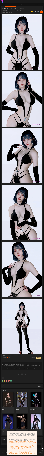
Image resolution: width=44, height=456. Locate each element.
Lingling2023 (33, 409)
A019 (17, 409)
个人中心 (15, 8)
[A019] (22, 399)
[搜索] (35, 11)
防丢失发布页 (21, 8)
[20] (8, 421)
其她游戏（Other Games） (23, 4)
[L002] (22, 421)
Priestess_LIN (40, 386)
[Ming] (8, 399)
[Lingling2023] (36, 399)
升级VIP (38, 357)
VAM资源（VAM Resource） (10, 4)
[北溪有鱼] (2, 1)
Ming (3, 409)
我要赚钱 (11, 8)
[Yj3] (36, 421)
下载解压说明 (35, 4)
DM (2, 386)
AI (30, 4)
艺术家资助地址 (5, 8)
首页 (3, 4)
